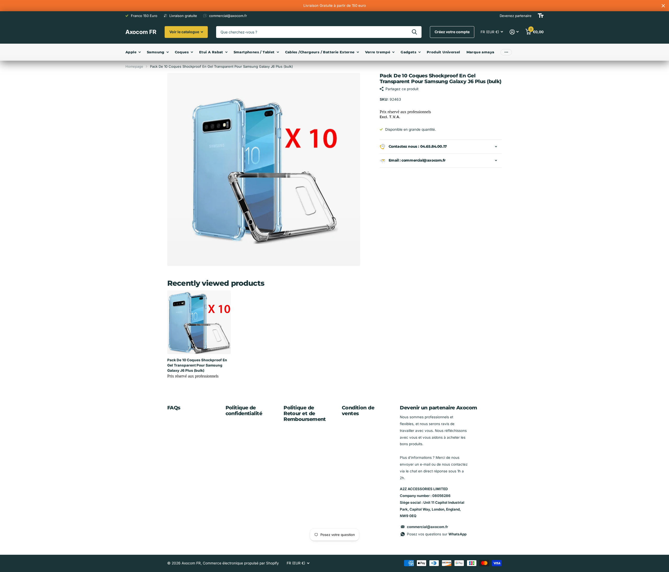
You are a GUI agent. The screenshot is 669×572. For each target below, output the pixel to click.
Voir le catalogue (184, 32)
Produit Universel (443, 52)
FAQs (173, 408)
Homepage (134, 66)
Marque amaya (480, 52)
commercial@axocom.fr (427, 527)
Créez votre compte (452, 32)
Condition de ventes (358, 410)
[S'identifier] (514, 32)
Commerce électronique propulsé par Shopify (241, 563)
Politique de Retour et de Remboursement (305, 413)
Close (663, 5)
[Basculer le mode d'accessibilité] (541, 15)
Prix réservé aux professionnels (405, 112)
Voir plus (506, 52)
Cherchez (414, 32)
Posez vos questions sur (436, 534)
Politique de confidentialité (244, 410)
